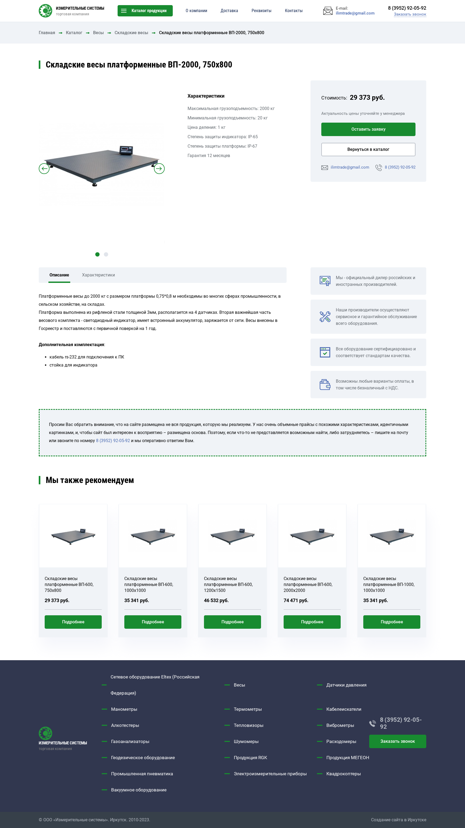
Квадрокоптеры (343, 773)
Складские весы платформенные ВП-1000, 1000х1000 (388, 584)
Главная (47, 32)
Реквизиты (262, 10)
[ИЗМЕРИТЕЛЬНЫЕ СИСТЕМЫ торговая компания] (70, 733)
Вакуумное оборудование (139, 790)
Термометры (248, 709)
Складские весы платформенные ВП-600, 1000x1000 (148, 584)
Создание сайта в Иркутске (398, 819)
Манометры (124, 709)
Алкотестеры (125, 725)
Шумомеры (246, 741)
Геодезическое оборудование (143, 757)
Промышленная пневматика (142, 773)
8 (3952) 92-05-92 (400, 167)
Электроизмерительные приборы (270, 773)
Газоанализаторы (130, 741)
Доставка (229, 10)
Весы (98, 32)
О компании (196, 10)
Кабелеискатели (343, 709)
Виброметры (340, 725)
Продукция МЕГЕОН (347, 757)
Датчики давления (346, 685)
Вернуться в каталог (368, 149)
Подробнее (73, 621)
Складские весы (131, 32)
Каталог (74, 32)
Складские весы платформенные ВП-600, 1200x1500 (228, 584)
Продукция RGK (250, 757)
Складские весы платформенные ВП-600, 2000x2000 (308, 584)
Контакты (294, 10)
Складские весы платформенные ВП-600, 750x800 (69, 584)
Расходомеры (341, 741)
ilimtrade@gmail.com (350, 167)
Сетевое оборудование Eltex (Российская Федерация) (155, 685)
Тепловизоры (248, 725)
